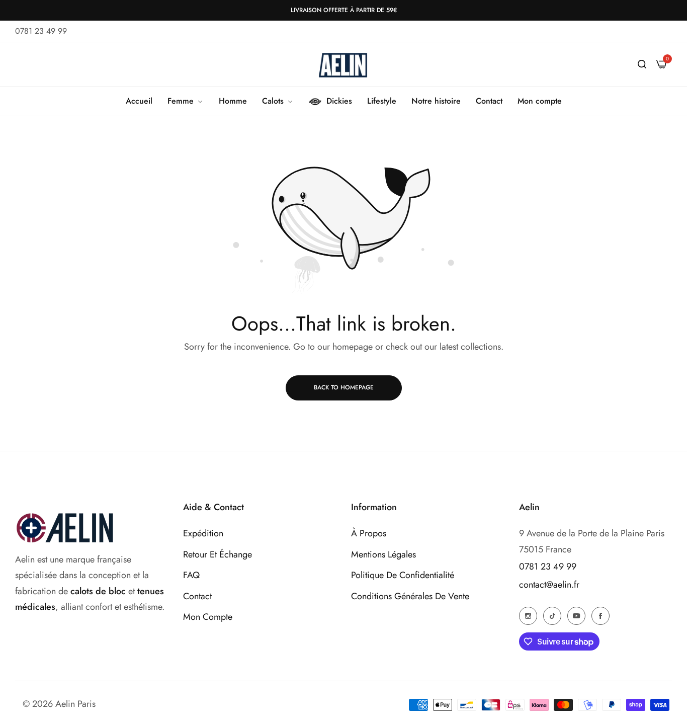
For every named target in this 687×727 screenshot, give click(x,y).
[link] (185, 101)
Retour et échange (217, 554)
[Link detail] (528, 615)
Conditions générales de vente (410, 596)
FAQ (191, 575)
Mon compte (207, 616)
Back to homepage (344, 387)
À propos (368, 533)
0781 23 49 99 (547, 566)
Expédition (203, 533)
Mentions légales (383, 554)
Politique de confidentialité (402, 575)
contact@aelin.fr (549, 584)
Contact (197, 596)
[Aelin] (343, 64)
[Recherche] (642, 64)
